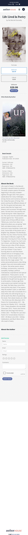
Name (4, 341)
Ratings (4, 354)
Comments (5, 362)
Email (4, 348)
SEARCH (10, 4)
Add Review (5, 338)
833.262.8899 (15, 2)
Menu (24, 9)
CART (17, 4)
